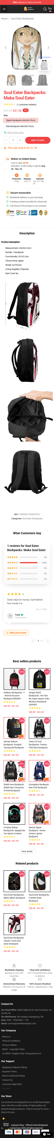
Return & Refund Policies (13, 1076)
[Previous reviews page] (33, 640)
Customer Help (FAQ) (12, 1084)
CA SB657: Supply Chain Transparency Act (21, 1053)
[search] (45, 9)
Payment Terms (9, 1071)
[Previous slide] (6, 47)
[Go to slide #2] (27, 80)
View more (27, 851)
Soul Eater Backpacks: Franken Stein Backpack (39, 898)
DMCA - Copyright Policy (13, 1049)
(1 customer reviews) (26, 104)
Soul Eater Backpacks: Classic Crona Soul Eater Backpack (14, 941)
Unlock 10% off (6, 1124)
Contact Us (7, 1080)
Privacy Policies (9, 1045)
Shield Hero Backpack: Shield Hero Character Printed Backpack (14, 787)
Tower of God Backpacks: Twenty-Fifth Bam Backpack (38, 744)
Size (6, 115)
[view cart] (50, 9)
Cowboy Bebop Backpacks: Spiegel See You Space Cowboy (14, 830)
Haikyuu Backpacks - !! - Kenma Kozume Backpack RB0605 (14, 695)
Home (4, 18)
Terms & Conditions (11, 1041)
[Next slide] (48, 47)
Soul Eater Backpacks (22, 18)
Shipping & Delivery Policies (14, 1067)
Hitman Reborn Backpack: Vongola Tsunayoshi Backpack (14, 744)
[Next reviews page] (47, 640)
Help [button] (48, 1134)
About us (6, 1036)
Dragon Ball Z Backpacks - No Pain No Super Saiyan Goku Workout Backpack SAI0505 (39, 698)
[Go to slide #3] (42, 80)
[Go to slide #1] (11, 80)
